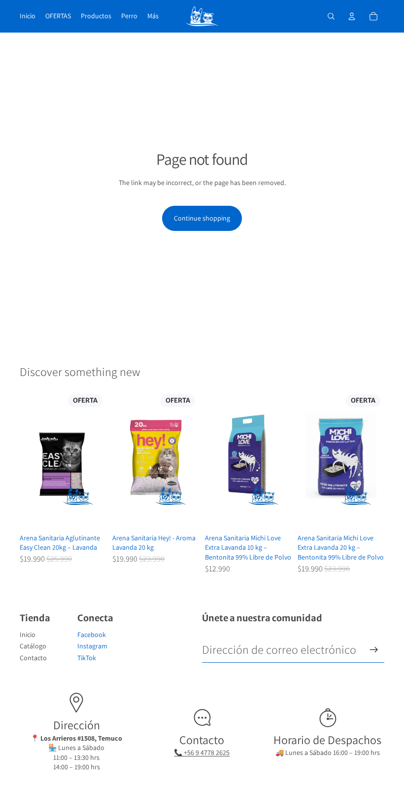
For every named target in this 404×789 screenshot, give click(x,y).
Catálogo (33, 645)
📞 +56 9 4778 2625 (202, 752)
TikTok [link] (86, 657)
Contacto (33, 657)
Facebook (91, 634)
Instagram (92, 645)
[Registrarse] (374, 649)
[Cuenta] (352, 16)
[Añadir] (91, 514)
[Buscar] (331, 16)
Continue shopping (202, 218)
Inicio (27, 634)
